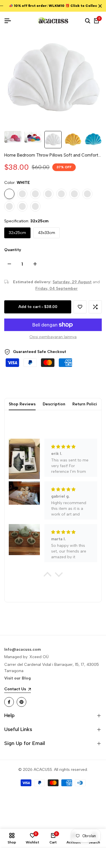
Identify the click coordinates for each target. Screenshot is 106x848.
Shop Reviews (22, 404)
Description (54, 404)
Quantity (12, 249)
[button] (79, 306)
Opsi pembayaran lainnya (53, 336)
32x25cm (17, 232)
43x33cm (46, 232)
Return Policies (86, 404)
